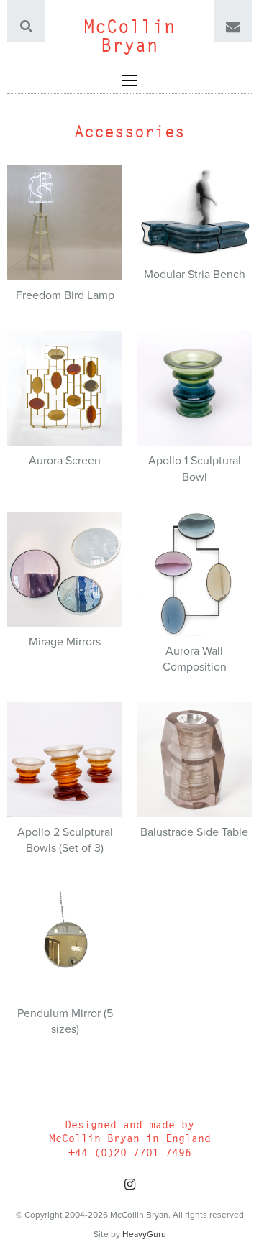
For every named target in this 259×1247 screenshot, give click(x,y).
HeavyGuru (144, 1234)
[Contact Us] (233, 27)
